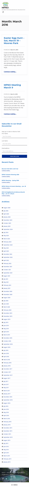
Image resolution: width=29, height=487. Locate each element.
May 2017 (6, 387)
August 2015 (7, 440)
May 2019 (6, 328)
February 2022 (7, 263)
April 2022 (6, 260)
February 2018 (7, 362)
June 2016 (6, 409)
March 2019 (7, 335)
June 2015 (6, 446)
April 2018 (6, 356)
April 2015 (6, 452)
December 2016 (8, 397)
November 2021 (8, 266)
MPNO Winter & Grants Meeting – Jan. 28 (14, 186)
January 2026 (7, 217)
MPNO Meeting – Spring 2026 (10, 180)
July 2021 (6, 279)
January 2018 (7, 366)
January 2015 (7, 462)
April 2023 (6, 251)
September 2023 (8, 245)
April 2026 (6, 214)
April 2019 (6, 331)
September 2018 (8, 344)
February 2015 (7, 459)
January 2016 (7, 425)
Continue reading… (10, 72)
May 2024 (6, 235)
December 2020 (8, 291)
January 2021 (7, 288)
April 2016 (6, 415)
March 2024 (7, 238)
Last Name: (5, 141)
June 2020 (6, 304)
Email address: (6, 148)
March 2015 (7, 456)
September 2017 (8, 375)
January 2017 (7, 394)
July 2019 (6, 322)
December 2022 (8, 254)
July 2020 (6, 300)
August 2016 (7, 403)
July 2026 (6, 211)
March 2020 (7, 307)
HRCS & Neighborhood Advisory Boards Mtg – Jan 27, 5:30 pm (13, 192)
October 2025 (7, 223)
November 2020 (8, 294)
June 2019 (6, 325)
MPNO (5, 7)
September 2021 (8, 273)
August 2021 (7, 276)
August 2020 (7, 297)
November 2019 (8, 316)
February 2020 (7, 310)
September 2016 (8, 400)
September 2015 (8, 437)
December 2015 (8, 428)
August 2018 (7, 347)
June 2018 (6, 353)
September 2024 (8, 229)
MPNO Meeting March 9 (12, 86)
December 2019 (8, 313)
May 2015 (6, 449)
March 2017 (7, 390)
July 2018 (6, 350)
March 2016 (7, 418)
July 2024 (6, 232)
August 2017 (7, 378)
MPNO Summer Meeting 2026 (10, 174)
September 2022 (8, 257)
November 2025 (8, 220)
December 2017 (8, 369)
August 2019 (7, 319)
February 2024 (7, 242)
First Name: (5, 133)
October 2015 (7, 434)
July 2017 (6, 381)
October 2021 (7, 269)
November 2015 (8, 431)
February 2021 (7, 285)
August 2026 (7, 207)
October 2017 (7, 372)
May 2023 (6, 248)
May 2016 (6, 412)
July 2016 (6, 406)
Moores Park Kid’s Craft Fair (10, 169)
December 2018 (8, 338)
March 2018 (7, 359)
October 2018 (7, 341)
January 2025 (7, 226)
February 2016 (7, 421)
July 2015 (6, 443)
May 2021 (6, 282)
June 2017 (6, 384)
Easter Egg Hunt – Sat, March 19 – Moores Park (14, 40)
